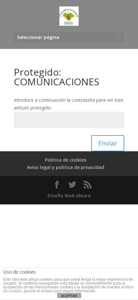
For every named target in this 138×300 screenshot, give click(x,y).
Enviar (107, 143)
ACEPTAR (69, 296)
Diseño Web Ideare (69, 195)
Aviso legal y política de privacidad (65, 167)
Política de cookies (65, 160)
